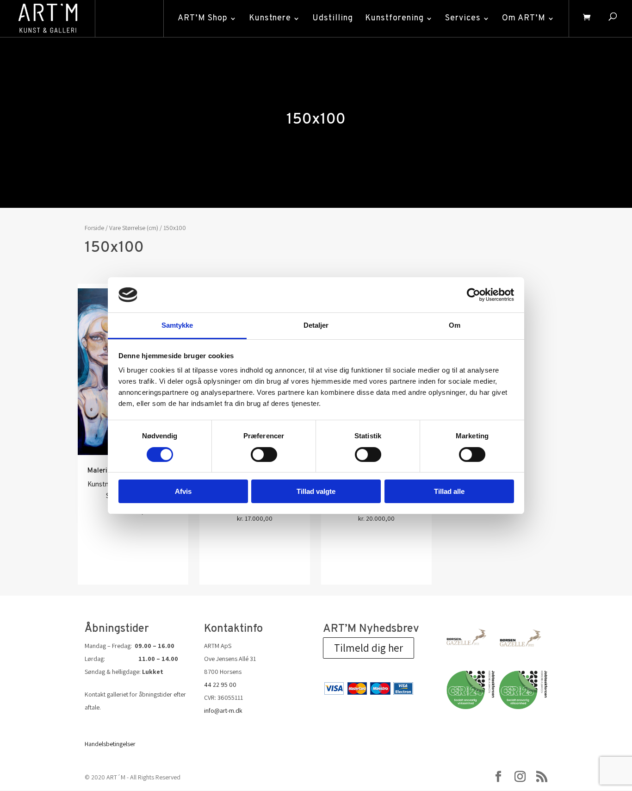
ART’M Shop (203, 18)
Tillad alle (449, 491)
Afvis (183, 491)
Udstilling (332, 18)
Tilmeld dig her (368, 648)
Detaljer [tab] (316, 325)
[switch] (264, 454)
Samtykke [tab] (177, 325)
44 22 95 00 (220, 684)
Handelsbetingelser (110, 744)
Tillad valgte (316, 491)
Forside (94, 228)
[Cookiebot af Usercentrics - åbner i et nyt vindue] (473, 295)
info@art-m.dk (223, 710)
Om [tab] (454, 325)
